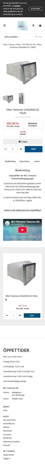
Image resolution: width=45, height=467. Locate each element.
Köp (33, 149)
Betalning (7, 438)
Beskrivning (10, 161)
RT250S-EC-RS (29, 44)
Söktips (6, 427)
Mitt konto (7, 431)
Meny (12, 44)
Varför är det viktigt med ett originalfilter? (22, 210)
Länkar (37, 161)
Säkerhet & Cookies (11, 442)
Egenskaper (25, 161)
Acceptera (35, 9)
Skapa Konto (8, 455)
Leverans (7, 434)
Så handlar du (8, 423)
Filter (18, 44)
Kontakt (6, 445)
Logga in (6, 458)
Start (5, 44)
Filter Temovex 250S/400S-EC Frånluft (23, 296)
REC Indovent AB (10, 388)
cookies (17, 6)
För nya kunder (9, 420)
